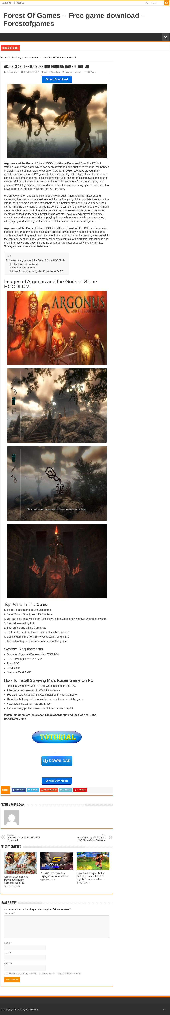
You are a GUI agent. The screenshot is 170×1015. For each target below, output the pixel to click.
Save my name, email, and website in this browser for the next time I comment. (44, 973)
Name (7, 943)
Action (12, 57)
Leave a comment (73, 72)
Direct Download (57, 79)
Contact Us (19, 3)
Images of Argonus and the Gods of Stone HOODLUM (36, 260)
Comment (9, 913)
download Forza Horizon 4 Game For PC (28, 188)
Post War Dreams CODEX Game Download (23, 838)
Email (7, 953)
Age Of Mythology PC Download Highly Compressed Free (16, 879)
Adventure (55, 72)
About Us (6, 3)
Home (3, 57)
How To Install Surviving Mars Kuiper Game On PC (38, 271)
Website (8, 963)
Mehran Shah (12, 72)
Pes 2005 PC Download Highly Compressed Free (54, 875)
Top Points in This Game (26, 264)
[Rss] (147, 3)
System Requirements (24, 267)
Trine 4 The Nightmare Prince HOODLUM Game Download (91, 838)
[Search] (166, 2)
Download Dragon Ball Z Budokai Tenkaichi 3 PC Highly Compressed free (91, 876)
